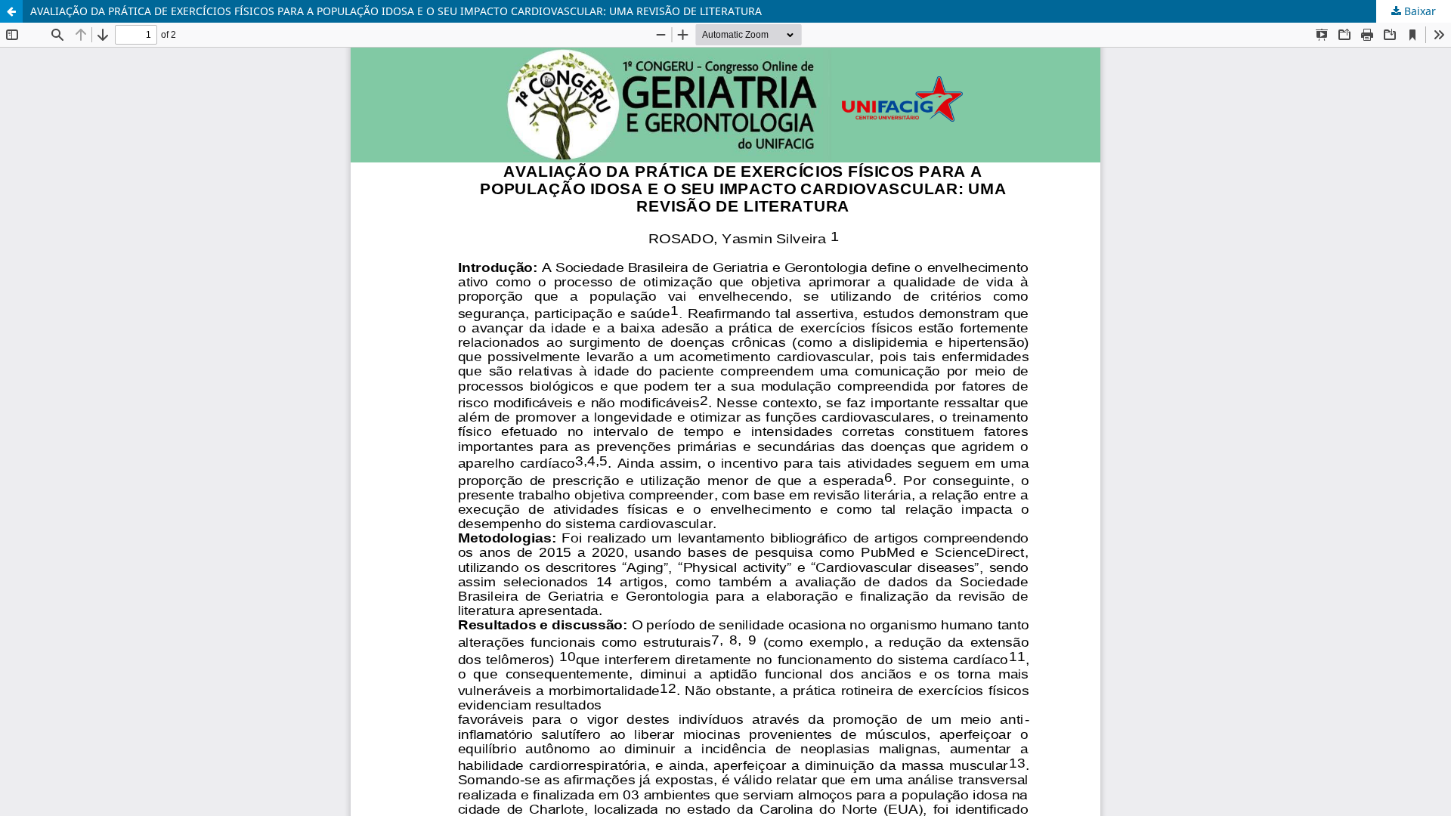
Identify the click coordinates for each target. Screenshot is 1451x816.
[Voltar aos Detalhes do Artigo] (11, 11)
